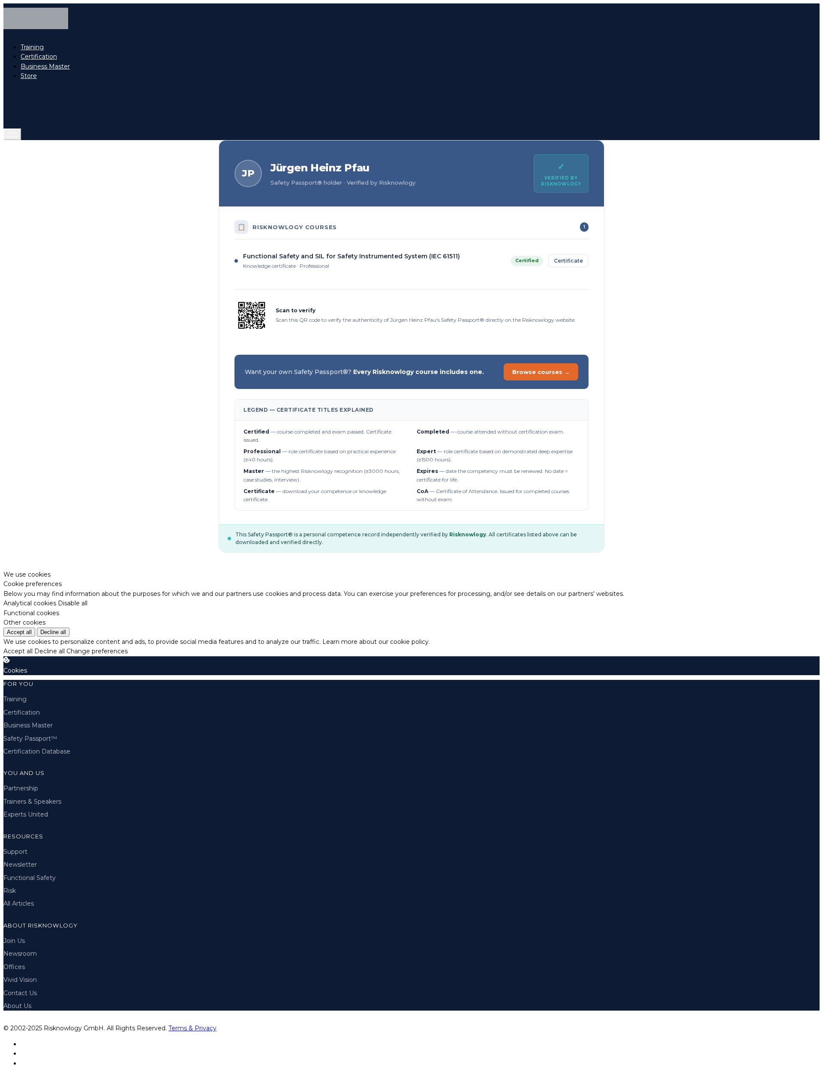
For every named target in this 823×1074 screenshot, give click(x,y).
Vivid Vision (20, 980)
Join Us (14, 941)
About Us (17, 1006)
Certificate (568, 260)
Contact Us (20, 993)
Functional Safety (29, 878)
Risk (9, 891)
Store (29, 76)
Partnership (20, 788)
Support (15, 852)
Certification (39, 56)
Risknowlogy (467, 534)
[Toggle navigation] (12, 134)
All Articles (18, 903)
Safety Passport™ (30, 738)
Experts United (25, 814)
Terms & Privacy (192, 1028)
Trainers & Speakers (32, 801)
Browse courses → (541, 371)
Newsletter (20, 864)
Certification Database (36, 751)
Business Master (45, 66)
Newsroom (20, 953)
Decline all (53, 632)
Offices (14, 967)
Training (32, 47)
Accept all (19, 632)
